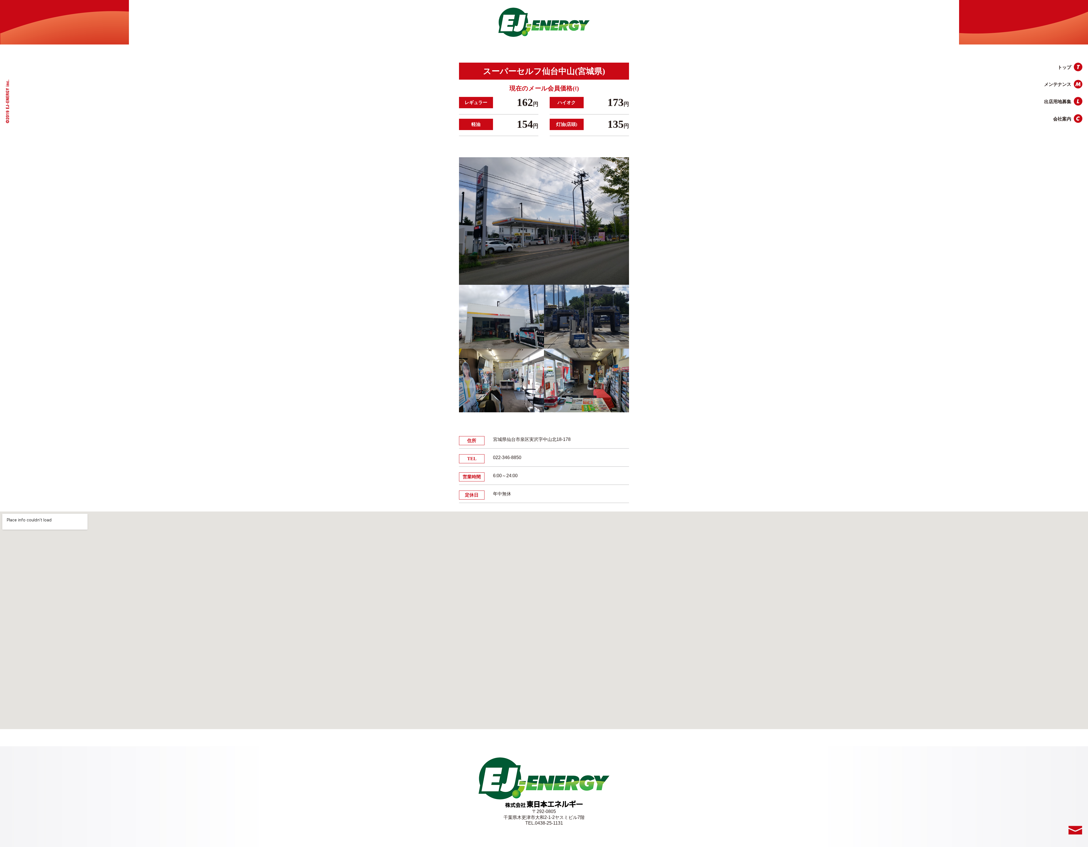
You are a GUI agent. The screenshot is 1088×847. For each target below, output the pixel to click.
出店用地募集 (1057, 101)
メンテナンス (1057, 84)
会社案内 (1062, 118)
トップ (1064, 67)
